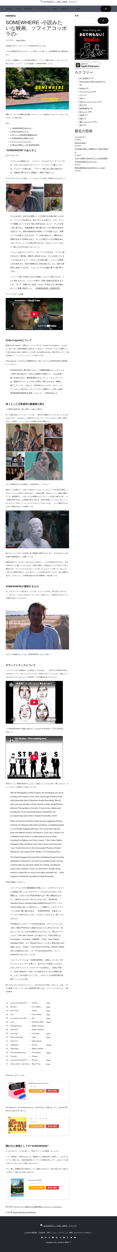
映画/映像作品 (11, 16)
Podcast (82, 88)
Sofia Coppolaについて (19, 131)
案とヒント (83, 112)
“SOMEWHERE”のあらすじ (21, 128)
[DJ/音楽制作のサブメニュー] (32, 8)
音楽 (80, 125)
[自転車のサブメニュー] (57, 8)
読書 (80, 118)
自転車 (81, 115)
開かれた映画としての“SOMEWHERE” (25, 145)
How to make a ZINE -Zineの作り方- (92, 81)
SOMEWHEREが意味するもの (22, 138)
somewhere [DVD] (34, 1180)
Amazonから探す (37, 1091)
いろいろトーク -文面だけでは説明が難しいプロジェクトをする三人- (37, 1207)
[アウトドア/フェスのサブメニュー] (49, 8)
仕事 (80, 98)
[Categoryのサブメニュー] (12, 8)
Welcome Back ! (80, 143)
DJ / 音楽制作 (84, 78)
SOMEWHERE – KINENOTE (48, 288)
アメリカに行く (80, 137)
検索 (77, 15)
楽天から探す (52, 1091)
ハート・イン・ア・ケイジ (38, 1119)
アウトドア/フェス (86, 92)
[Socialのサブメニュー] (80, 8)
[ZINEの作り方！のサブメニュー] (72, 8)
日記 (80, 105)
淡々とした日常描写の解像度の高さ (24, 135)
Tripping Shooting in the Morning (24, 1212)
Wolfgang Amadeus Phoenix (38, 1083)
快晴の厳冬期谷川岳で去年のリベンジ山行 (90, 168)
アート (81, 95)
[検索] (103, 20)
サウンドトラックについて (20, 142)
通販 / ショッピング (86, 122)
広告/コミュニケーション (88, 102)
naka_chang (20, 40)
